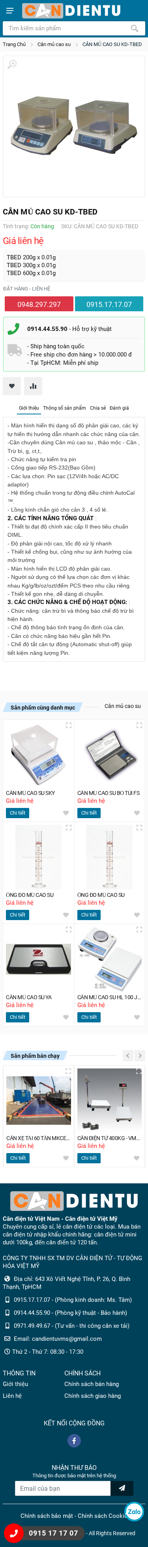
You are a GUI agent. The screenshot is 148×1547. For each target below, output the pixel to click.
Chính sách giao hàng (92, 1395)
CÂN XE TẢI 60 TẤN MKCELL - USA (38, 1138)
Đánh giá (119, 408)
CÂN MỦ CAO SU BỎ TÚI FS (108, 793)
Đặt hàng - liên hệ (26, 289)
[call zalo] (134, 1511)
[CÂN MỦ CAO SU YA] (38, 959)
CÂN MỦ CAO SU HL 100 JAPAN (109, 997)
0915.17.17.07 (109, 304)
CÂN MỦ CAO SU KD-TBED (112, 44)
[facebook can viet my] (74, 1440)
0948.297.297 (39, 304)
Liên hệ (12, 1395)
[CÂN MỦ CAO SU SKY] (38, 755)
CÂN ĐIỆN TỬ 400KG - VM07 (109, 1138)
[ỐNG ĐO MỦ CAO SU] (38, 857)
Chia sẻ (98, 408)
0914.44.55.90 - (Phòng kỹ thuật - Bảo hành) (70, 1312)
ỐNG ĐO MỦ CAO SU (29, 895)
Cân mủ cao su (54, 44)
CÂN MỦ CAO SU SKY (30, 793)
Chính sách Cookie (102, 1515)
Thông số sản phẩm (64, 408)
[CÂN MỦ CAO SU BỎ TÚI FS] (109, 755)
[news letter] (122, 1488)
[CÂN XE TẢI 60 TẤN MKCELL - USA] (38, 1100)
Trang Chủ (14, 44)
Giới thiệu (29, 408)
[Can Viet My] (71, 11)
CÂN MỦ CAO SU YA (28, 997)
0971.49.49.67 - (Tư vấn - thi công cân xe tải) (71, 1325)
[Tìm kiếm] (134, 28)
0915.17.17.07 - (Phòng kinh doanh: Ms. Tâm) (73, 1299)
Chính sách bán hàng (91, 1384)
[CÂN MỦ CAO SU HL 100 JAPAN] (109, 959)
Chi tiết (17, 813)
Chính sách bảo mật (47, 1515)
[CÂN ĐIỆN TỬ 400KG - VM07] (109, 1100)
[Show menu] (10, 11)
